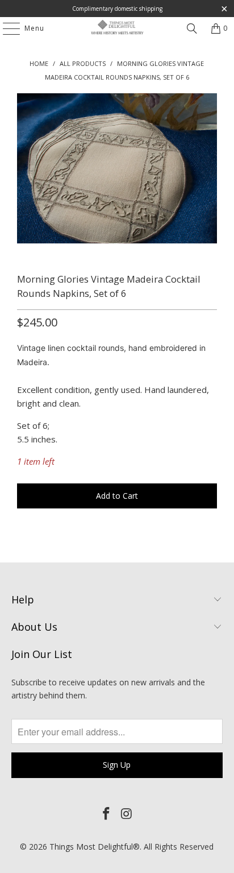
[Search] (192, 28)
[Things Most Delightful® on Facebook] (106, 814)
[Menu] (5, 28)
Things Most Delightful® (94, 846)
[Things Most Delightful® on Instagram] (126, 814)
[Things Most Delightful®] (117, 28)
